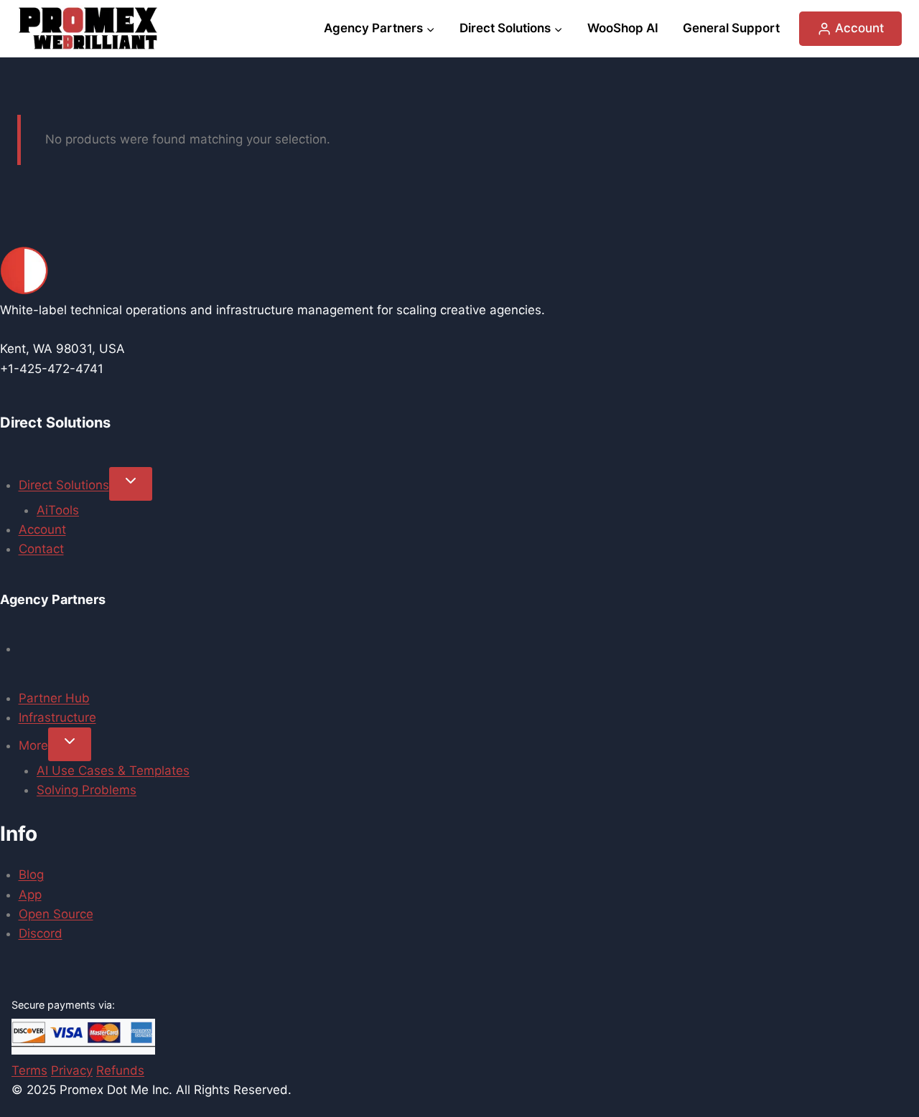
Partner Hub (54, 698)
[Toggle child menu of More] (69, 744)
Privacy (72, 1070)
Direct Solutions (64, 485)
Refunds (120, 1070)
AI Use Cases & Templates (113, 770)
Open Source (56, 914)
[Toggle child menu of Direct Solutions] (130, 484)
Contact (41, 549)
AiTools (58, 510)
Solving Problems (86, 790)
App (30, 894)
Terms (29, 1070)
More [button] (33, 745)
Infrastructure (57, 717)
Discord (40, 933)
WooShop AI (622, 28)
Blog (31, 874)
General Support (731, 28)
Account (42, 529)
